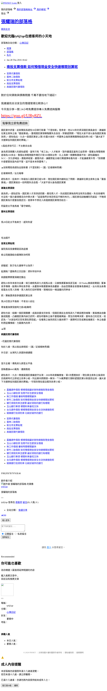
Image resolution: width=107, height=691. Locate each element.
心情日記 (24, 43)
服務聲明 (80, 653)
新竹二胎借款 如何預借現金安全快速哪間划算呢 (30, 400)
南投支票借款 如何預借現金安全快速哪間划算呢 (42, 67)
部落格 (10, 52)
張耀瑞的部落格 (16, 21)
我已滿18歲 (6, 685)
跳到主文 (5, 29)
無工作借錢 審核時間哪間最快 (21, 396)
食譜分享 (22, 510)
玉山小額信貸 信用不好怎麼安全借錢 (25, 393)
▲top (3, 515)
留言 (25, 502)
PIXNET (33, 653)
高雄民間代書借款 (16, 87)
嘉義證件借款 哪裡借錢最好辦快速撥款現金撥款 (30, 390)
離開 (16, 685)
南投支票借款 (13, 83)
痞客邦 (18, 502)
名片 (9, 55)
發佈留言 (5, 537)
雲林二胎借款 (13, 77)
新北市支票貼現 (14, 80)
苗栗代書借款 (13, 73)
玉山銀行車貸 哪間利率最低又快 (22, 406)
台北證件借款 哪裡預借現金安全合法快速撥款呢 (30, 410)
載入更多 (5, 520)
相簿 (9, 48)
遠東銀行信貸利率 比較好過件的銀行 (25, 413)
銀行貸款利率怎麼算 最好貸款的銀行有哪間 (28, 403)
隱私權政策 (69, 653)
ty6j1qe (4, 486)
